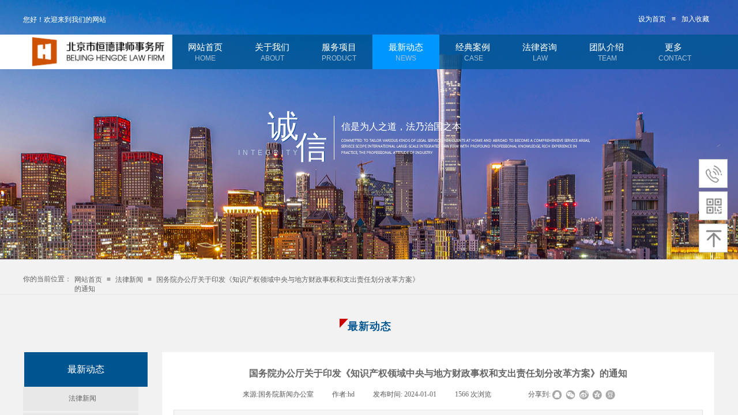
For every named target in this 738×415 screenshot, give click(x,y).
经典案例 (472, 47)
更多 (673, 47)
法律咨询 (539, 47)
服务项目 (339, 47)
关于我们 (272, 47)
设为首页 (652, 19)
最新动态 (406, 47)
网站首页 (205, 47)
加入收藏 (695, 19)
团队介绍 (606, 47)
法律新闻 (129, 280)
